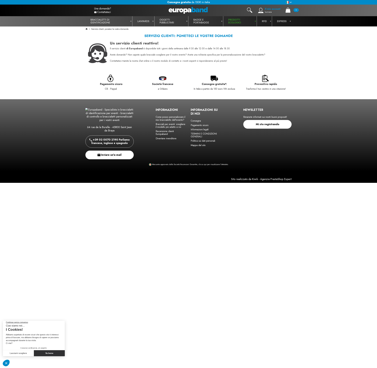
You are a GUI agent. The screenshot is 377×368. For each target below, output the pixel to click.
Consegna (196, 120)
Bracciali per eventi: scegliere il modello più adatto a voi (170, 125)
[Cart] (288, 10)
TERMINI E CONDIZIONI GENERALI (204, 135)
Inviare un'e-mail (110, 155)
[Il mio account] (260, 10)
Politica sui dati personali (203, 140)
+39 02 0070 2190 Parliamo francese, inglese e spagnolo (110, 141)
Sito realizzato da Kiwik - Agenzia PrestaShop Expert (261, 179)
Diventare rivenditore (166, 138)
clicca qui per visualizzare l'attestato (213, 164)
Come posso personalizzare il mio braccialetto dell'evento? (170, 118)
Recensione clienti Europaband (165, 133)
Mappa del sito (198, 145)
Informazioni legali (200, 129)
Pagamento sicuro (200, 125)
